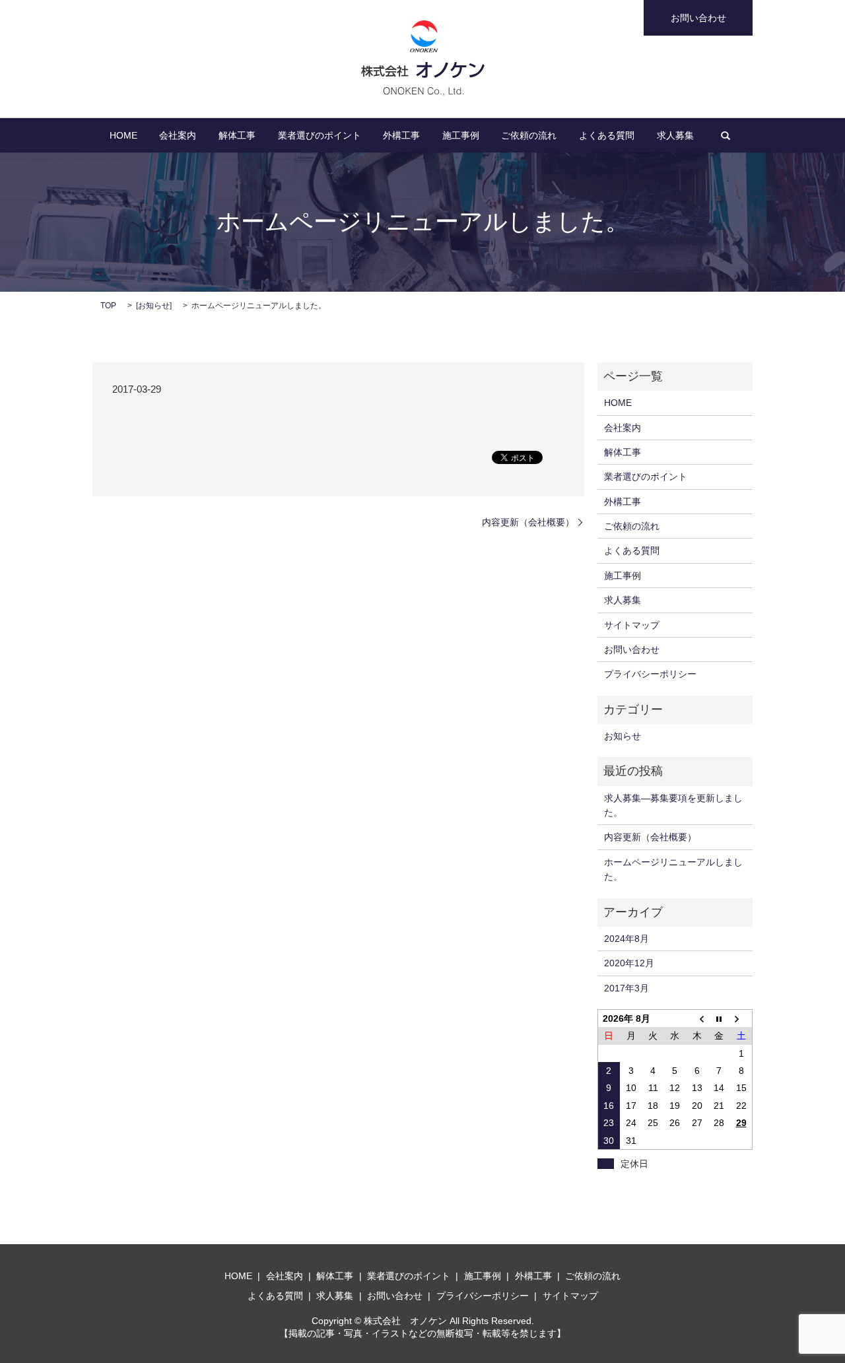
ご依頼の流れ (529, 135)
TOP (108, 305)
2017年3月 (626, 988)
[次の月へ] (741, 1018)
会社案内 (177, 135)
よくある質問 (606, 135)
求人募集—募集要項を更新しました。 (673, 805)
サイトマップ (631, 625)
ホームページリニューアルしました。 (673, 869)
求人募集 (675, 135)
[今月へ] (719, 1018)
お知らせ (154, 305)
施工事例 (460, 135)
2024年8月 (626, 938)
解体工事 (237, 135)
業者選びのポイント (319, 135)
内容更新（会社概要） (528, 522)
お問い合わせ (698, 18)
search (725, 135)
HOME (123, 135)
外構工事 (401, 135)
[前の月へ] (697, 1018)
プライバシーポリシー (650, 674)
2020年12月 (629, 963)
